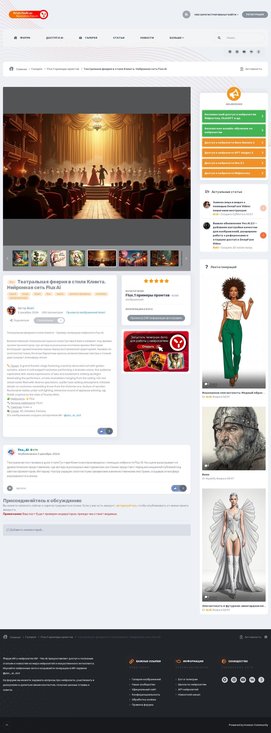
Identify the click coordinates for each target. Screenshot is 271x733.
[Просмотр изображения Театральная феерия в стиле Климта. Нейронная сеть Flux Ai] (102, 258)
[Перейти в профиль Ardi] (207, 205)
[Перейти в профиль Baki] (207, 226)
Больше (176, 37)
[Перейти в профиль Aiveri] (11, 310)
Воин (205, 474)
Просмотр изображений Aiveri (85, 312)
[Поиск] (219, 38)
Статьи (118, 37)
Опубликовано (39, 453)
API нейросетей (188, 689)
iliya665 (210, 478)
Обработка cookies (144, 699)
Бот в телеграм (188, 679)
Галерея (91, 37)
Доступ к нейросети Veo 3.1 (224, 163)
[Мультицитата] (10, 488)
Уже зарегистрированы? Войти (215, 14)
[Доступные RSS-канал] (265, 637)
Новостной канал (189, 694)
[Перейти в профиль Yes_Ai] (11, 452)
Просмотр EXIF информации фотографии (156, 317)
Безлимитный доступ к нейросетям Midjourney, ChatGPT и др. (230, 116)
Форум (24, 37)
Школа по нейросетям (192, 684)
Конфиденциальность (146, 694)
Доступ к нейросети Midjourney (227, 173)
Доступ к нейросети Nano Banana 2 (230, 142)
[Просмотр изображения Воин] (234, 438)
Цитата (21, 488)
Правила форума (142, 704)
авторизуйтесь (126, 505)
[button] (7, 258)
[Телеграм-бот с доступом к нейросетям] (156, 351)
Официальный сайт (144, 689)
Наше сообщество (143, 684)
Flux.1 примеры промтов (148, 295)
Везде (256, 38)
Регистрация (255, 14)
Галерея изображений (146, 679)
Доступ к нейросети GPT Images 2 (229, 152)
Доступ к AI (54, 37)
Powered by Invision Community (248, 724)
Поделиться (20, 320)
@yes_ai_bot (72, 415)
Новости (147, 37)
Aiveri (30, 308)
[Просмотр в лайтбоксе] (97, 166)
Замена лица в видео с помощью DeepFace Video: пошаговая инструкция (232, 206)
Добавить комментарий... (26, 530)
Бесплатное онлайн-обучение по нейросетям (229, 130)
